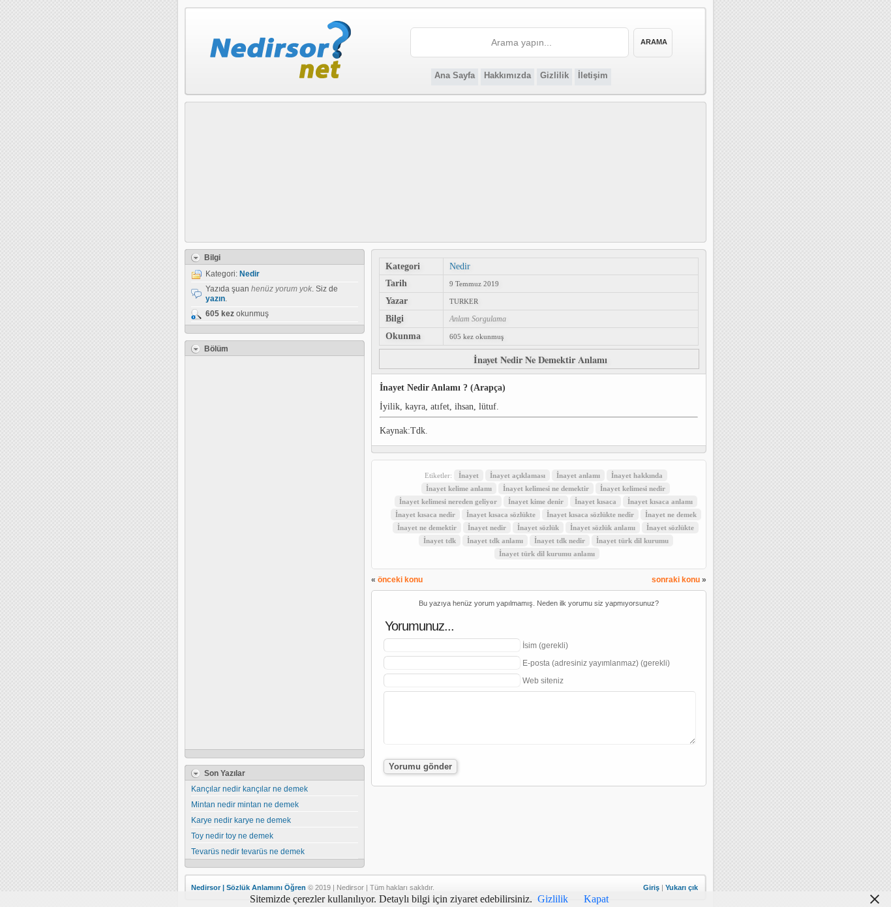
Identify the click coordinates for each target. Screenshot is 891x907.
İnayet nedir (487, 527)
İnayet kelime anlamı (459, 488)
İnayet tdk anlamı (495, 540)
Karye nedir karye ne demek (241, 820)
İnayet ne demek (671, 514)
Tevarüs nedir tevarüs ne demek (248, 851)
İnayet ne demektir (427, 527)
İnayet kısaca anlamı (660, 501)
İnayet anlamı (578, 475)
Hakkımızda (507, 75)
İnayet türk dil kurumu (632, 540)
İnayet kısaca (595, 501)
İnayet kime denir (536, 501)
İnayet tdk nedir (559, 540)
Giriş (651, 887)
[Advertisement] (446, 172)
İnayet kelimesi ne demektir (546, 488)
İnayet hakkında (637, 475)
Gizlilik (554, 75)
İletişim (593, 75)
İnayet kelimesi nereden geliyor (448, 501)
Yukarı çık (681, 887)
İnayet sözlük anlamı (602, 527)
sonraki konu (676, 579)
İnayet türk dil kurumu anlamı (547, 554)
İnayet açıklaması (517, 475)
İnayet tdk (439, 540)
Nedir (459, 266)
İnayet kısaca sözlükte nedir (590, 514)
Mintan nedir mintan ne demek (245, 805)
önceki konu (400, 579)
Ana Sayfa (454, 75)
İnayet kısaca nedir (425, 514)
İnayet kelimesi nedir (632, 488)
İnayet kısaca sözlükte (501, 514)
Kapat (596, 898)
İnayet (469, 475)
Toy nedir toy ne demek (232, 836)
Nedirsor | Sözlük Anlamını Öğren (248, 887)
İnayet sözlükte (670, 527)
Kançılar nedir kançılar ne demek (249, 789)
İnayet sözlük (538, 527)
